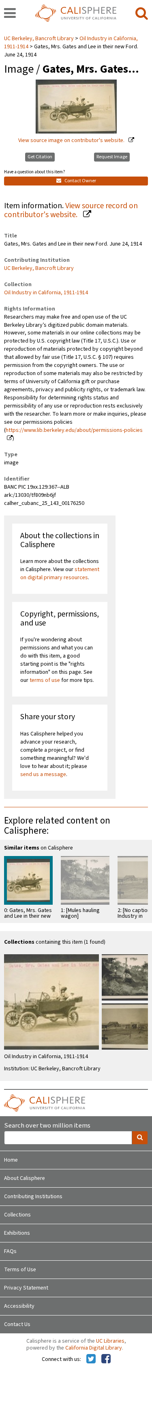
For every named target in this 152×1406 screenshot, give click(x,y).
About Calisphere (24, 1178)
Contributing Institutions (33, 1197)
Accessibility (19, 1306)
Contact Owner (80, 180)
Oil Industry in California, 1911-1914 (46, 293)
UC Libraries (110, 1341)
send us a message (43, 774)
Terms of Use (20, 1270)
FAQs (10, 1251)
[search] (141, 14)
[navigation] (10, 14)
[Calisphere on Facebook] (106, 1359)
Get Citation (40, 156)
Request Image (111, 156)
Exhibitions (17, 1233)
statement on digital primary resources (59, 573)
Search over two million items (47, 1125)
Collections (17, 1215)
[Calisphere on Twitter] (91, 1359)
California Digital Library (93, 1348)
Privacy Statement (26, 1288)
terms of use (45, 680)
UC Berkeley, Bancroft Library (39, 39)
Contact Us (17, 1324)
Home (11, 1160)
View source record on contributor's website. (71, 210)
